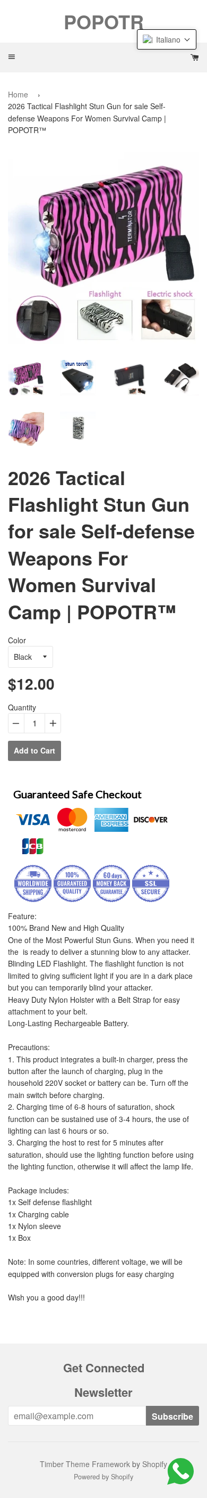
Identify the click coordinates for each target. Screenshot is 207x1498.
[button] (166, 39)
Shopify (154, 1464)
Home (18, 94)
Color (17, 640)
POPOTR (104, 21)
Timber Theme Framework (85, 1464)
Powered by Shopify (103, 1476)
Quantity (22, 707)
